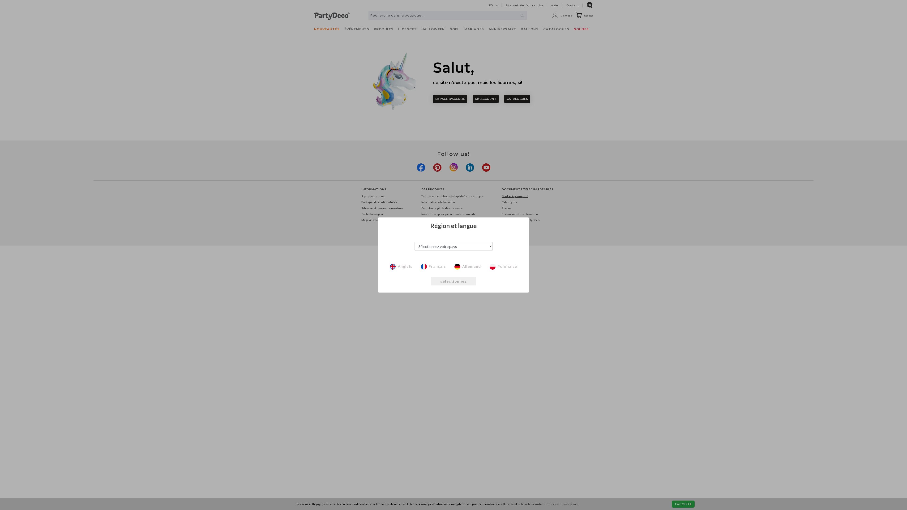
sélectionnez (453, 281)
